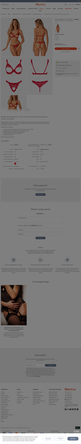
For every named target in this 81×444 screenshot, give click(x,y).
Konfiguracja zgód (60, 439)
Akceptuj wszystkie (72, 439)
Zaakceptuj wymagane (48, 439)
